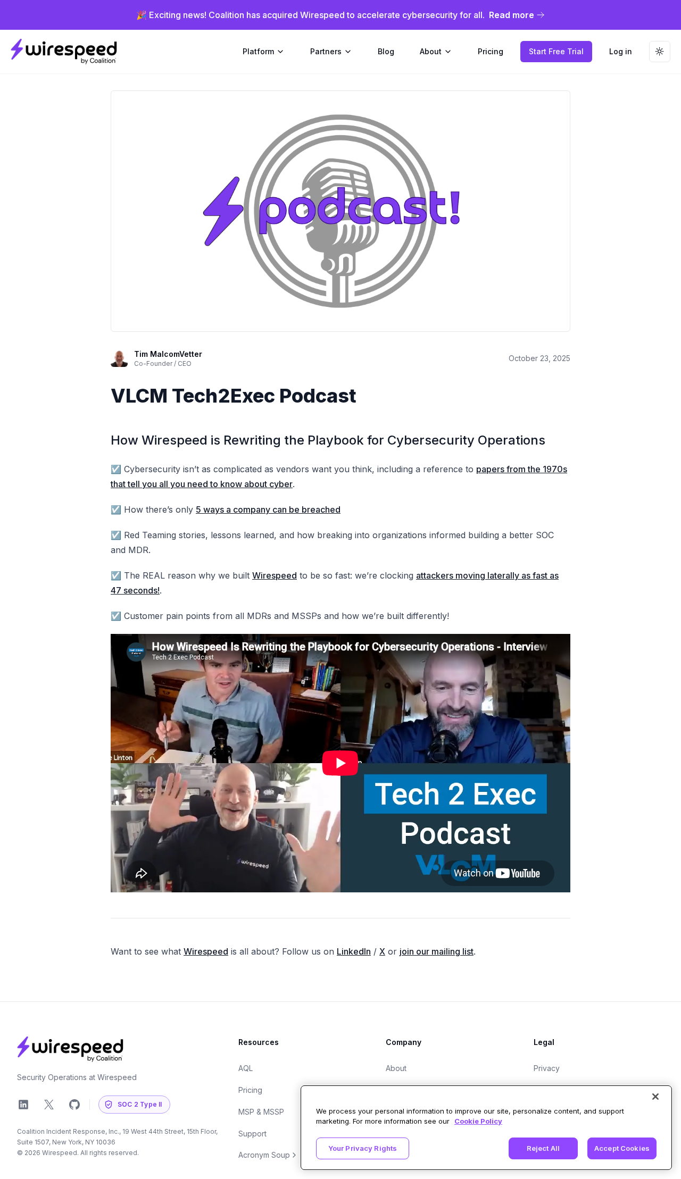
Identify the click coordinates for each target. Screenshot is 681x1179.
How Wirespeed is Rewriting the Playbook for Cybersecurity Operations (328, 440)
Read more (511, 15)
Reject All (543, 1148)
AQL (245, 1068)
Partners (326, 51)
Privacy (547, 1068)
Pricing (250, 1089)
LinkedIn (354, 951)
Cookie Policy (478, 1121)
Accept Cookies (622, 1148)
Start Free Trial (556, 51)
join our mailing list (437, 951)
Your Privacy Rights (362, 1148)
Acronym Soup (264, 1154)
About (431, 51)
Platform (258, 51)
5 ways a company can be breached (268, 509)
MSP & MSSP (261, 1111)
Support (252, 1133)
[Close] (655, 1096)
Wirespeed (274, 575)
